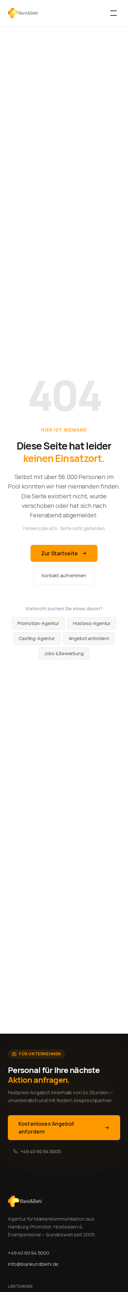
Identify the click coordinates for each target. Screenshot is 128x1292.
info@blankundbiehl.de (33, 1264)
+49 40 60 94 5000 (40, 1151)
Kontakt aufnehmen (64, 575)
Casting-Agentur (36, 638)
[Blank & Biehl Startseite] (23, 13)
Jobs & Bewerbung (63, 653)
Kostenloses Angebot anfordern (46, 1127)
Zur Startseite (59, 553)
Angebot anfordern (89, 638)
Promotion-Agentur (38, 623)
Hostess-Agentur (92, 623)
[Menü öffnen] (113, 13)
